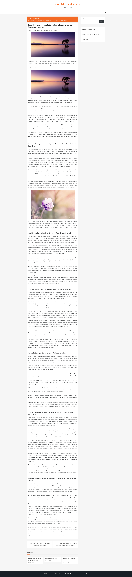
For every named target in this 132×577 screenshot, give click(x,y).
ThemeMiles (89, 573)
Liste (83, 37)
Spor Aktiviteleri (66, 4)
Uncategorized (45, 30)
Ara (83, 18)
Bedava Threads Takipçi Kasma (90, 32)
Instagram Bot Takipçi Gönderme (90, 34)
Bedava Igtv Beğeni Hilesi (88, 29)
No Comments (54, 30)
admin (30, 30)
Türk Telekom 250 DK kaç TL (51, 558)
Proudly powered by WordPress (64, 573)
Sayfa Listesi (85, 39)
